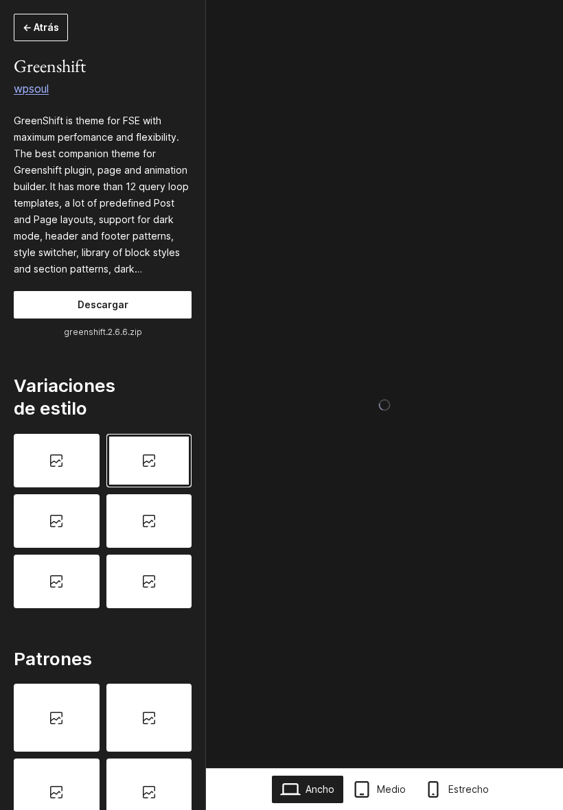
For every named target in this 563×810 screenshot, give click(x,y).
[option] (57, 460)
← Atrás (41, 27)
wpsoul (31, 88)
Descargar (103, 304)
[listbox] (103, 521)
